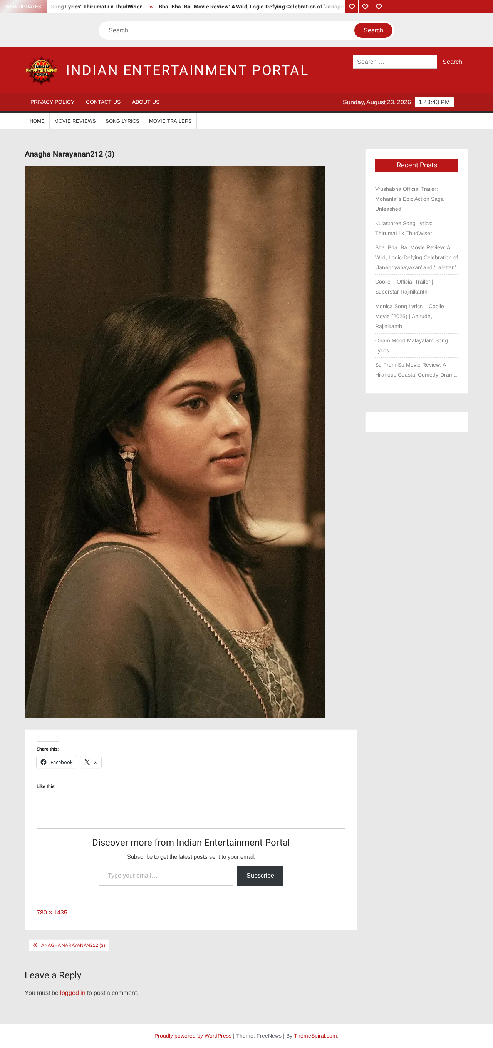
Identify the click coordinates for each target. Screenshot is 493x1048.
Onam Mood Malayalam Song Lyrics (411, 345)
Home (37, 121)
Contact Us (103, 102)
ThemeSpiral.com (315, 1036)
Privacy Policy (52, 102)
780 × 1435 (52, 912)
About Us (145, 102)
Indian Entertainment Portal (187, 70)
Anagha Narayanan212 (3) (73, 945)
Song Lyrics (122, 121)
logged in (73, 993)
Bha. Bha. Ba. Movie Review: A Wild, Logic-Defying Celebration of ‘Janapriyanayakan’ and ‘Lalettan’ (252, 7)
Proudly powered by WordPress (192, 1036)
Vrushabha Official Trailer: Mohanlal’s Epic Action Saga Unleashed (409, 199)
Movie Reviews (75, 121)
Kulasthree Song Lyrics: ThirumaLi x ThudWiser (404, 228)
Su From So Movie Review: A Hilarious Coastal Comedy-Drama (416, 370)
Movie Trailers (170, 121)
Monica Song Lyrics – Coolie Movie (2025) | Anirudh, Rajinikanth (409, 316)
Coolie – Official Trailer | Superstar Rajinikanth (404, 287)
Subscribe (260, 875)
